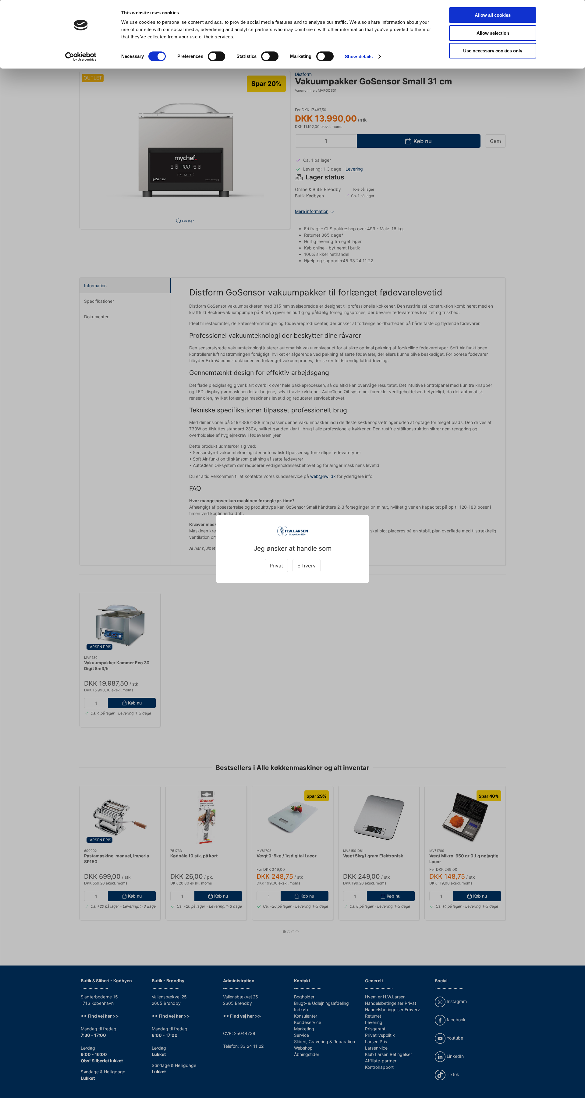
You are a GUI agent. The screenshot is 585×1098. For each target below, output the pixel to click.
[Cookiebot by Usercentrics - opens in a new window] (81, 56)
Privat (276, 566)
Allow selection (493, 33)
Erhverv (306, 566)
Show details (359, 56)
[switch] (216, 56)
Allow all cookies (493, 15)
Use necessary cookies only (492, 50)
